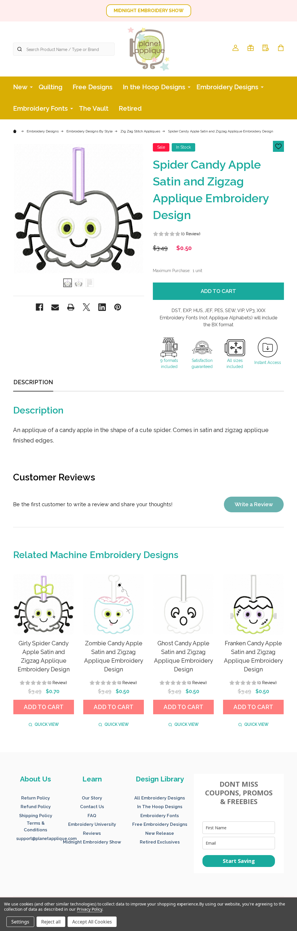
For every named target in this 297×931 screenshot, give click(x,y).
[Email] (55, 307)
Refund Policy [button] (36, 806)
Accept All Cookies (92, 922)
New (20, 87)
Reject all (51, 922)
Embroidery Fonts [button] (159, 815)
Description (33, 382)
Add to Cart (218, 291)
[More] (31, 86)
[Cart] (281, 48)
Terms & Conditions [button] (35, 826)
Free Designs (93, 87)
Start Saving (239, 860)
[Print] (70, 307)
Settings (20, 922)
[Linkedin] (102, 307)
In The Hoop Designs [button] (159, 806)
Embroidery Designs (227, 87)
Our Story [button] (92, 798)
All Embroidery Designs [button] (159, 798)
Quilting (50, 87)
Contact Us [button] (92, 806)
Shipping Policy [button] (35, 815)
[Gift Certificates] (250, 48)
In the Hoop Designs (154, 87)
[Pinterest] (117, 307)
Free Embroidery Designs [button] (159, 824)
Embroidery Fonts (40, 108)
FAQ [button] (92, 815)
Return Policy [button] (35, 798)
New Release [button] (159, 833)
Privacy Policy (89, 909)
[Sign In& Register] (235, 48)
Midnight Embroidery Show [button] (92, 842)
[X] (86, 307)
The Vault (93, 108)
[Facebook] (39, 307)
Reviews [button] (92, 833)
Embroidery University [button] (92, 824)
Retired (130, 108)
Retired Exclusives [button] (160, 842)
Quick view (47, 724)
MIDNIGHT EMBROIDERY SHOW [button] (149, 10)
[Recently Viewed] (265, 48)
